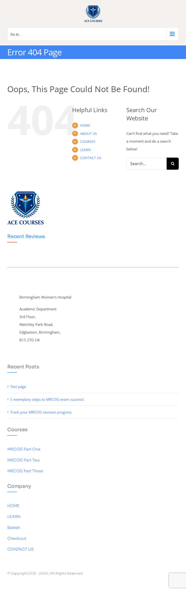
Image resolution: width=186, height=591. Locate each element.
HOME (85, 125)
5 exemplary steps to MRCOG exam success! (47, 399)
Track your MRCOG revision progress (41, 412)
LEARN (85, 149)
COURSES (87, 141)
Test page (18, 386)
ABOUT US (88, 133)
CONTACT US (90, 157)
